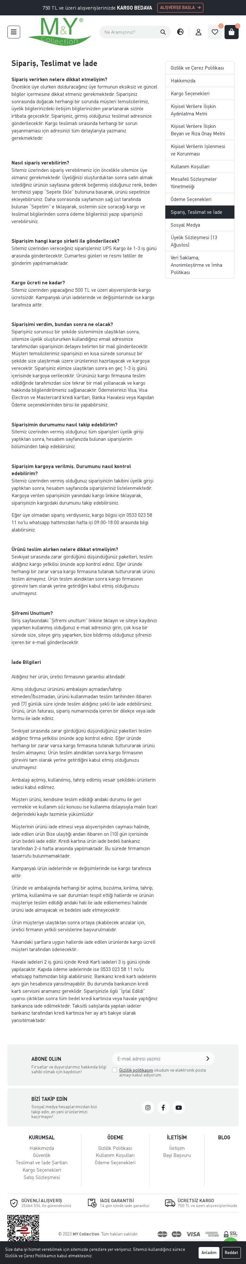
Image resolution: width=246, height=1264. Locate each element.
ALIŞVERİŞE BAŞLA (177, 7)
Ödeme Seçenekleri (191, 199)
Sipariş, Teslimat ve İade (196, 212)
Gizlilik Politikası (115, 1148)
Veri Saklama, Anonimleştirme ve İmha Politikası (196, 265)
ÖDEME (115, 1137)
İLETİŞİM (177, 1137)
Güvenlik (42, 1155)
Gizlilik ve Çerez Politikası (197, 68)
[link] (148, 1107)
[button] (13, 32)
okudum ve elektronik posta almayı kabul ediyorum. (162, 1072)
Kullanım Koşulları (190, 166)
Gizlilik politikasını (136, 1070)
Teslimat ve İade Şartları (42, 1162)
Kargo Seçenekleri (190, 93)
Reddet (231, 1252)
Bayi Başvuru (177, 1155)
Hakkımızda (183, 80)
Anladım (209, 1252)
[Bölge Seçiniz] (180, 32)
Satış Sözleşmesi (42, 1177)
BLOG (224, 1137)
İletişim (177, 1148)
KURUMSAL (42, 1137)
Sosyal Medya (185, 225)
